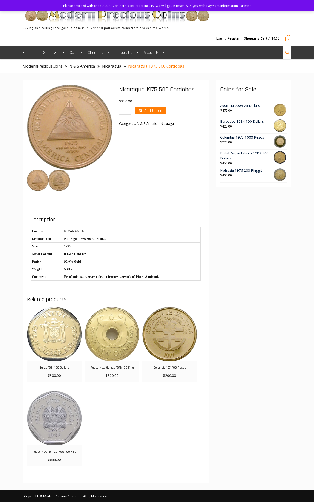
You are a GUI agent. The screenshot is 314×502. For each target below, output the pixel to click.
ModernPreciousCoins (43, 66)
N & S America (82, 66)
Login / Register (228, 38)
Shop (47, 52)
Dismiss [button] (245, 5)
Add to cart (153, 110)
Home (27, 52)
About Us (151, 52)
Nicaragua (111, 66)
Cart (73, 52)
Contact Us (123, 52)
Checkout (95, 52)
